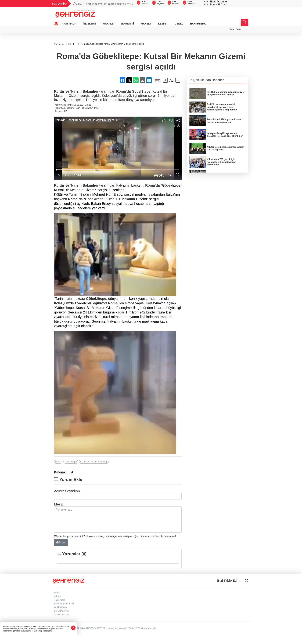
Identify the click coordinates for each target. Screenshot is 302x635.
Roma (58, 461)
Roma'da (123, 91)
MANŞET (146, 23)
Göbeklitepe (96, 299)
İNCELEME (89, 23)
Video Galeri (235, 29)
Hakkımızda (59, 600)
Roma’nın (116, 303)
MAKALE (108, 23)
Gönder (61, 542)
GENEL (179, 23)
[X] (246, 580)
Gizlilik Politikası (61, 614)
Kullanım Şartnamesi (64, 603)
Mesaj (58, 504)
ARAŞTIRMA (69, 23)
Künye (57, 592)
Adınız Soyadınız (67, 491)
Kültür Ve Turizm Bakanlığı (93, 461)
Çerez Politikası (61, 611)
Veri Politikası (60, 607)
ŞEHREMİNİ (127, 23)
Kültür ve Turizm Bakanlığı (76, 91)
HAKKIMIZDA (198, 23)
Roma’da (75, 199)
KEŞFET (163, 23)
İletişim (57, 596)
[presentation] (130, 3)
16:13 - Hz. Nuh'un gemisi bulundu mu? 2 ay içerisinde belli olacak (99, 3)
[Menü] (245, 30)
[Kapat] (73, 627)
